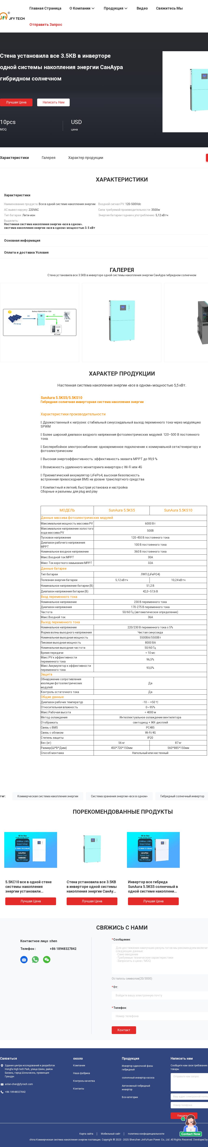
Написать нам (53, 102)
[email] (24, 959)
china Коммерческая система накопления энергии (58, 1139)
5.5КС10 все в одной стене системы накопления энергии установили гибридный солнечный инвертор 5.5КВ (28, 891)
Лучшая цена (16, 102)
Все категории (130, 1097)
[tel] (58, 959)
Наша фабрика (81, 1073)
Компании (79, 1065)
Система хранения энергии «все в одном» (119, 796)
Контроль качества (84, 1081)
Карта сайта (86, 1133)
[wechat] (46, 959)
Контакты (78, 1088)
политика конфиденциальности (146, 1133)
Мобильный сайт (110, 1133)
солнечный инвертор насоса (138, 1077)
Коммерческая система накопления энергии (47, 796)
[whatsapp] (35, 959)
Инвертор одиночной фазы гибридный (137, 1067)
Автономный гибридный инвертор (136, 1087)
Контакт (123, 1030)
